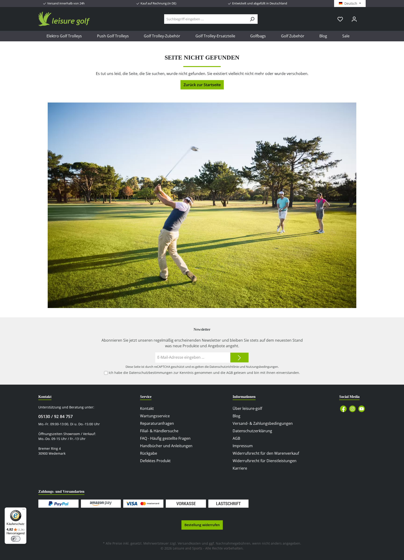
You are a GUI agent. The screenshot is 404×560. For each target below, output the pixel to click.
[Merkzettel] (340, 19)
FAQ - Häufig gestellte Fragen (165, 438)
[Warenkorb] (364, 17)
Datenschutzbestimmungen (151, 372)
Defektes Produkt (155, 460)
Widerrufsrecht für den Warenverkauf (266, 453)
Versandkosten (189, 543)
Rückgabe (148, 453)
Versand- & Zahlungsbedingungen (263, 423)
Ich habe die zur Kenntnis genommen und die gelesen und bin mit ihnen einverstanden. (204, 372)
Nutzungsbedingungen (262, 367)
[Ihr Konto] (354, 19)
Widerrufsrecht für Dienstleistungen (264, 460)
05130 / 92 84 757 (55, 416)
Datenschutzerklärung (252, 430)
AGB (229, 372)
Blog (236, 415)
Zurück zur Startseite (202, 84)
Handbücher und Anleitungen (166, 445)
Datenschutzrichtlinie (224, 367)
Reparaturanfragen (157, 423)
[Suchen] (252, 19)
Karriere (240, 468)
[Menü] (23, 510)
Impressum (243, 445)
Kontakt (147, 408)
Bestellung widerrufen (202, 525)
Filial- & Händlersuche (159, 430)
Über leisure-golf (247, 408)
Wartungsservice (155, 415)
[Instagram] (352, 409)
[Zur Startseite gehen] (64, 19)
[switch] (15, 539)
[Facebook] (343, 409)
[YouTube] (361, 409)
